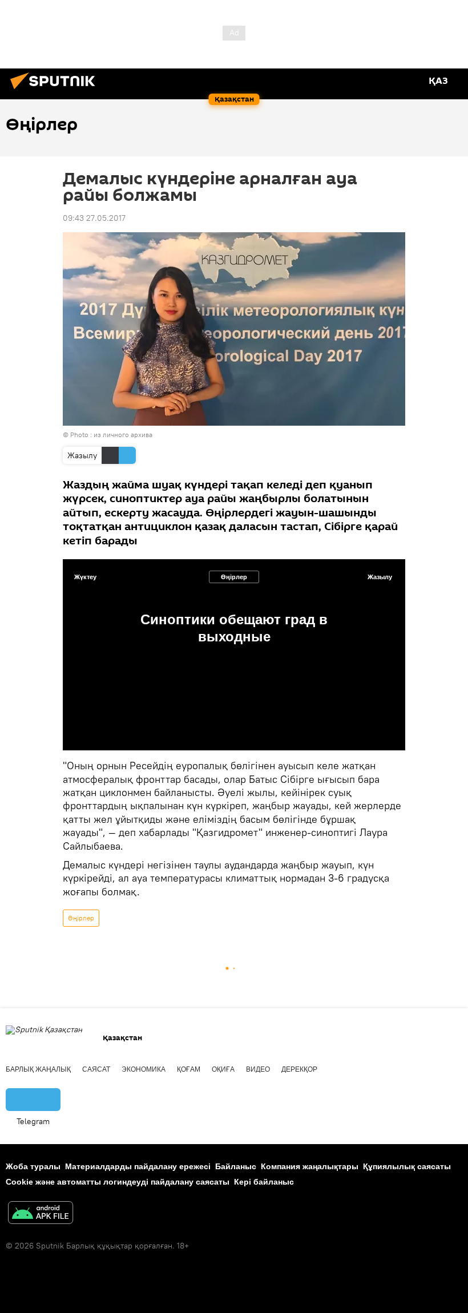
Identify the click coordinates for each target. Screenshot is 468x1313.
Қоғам (188, 1069)
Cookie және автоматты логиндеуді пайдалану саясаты (117, 1181)
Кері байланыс (264, 1181)
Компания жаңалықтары (309, 1166)
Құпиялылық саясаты (407, 1166)
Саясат (96, 1069)
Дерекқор (299, 1069)
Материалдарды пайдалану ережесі (138, 1166)
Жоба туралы (33, 1166)
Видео (258, 1069)
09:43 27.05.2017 (94, 218)
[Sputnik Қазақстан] (56, 91)
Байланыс (235, 1166)
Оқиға (223, 1069)
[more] (383, 723)
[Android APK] (40, 1214)
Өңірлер (234, 576)
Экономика (144, 1069)
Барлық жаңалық (38, 1069)
